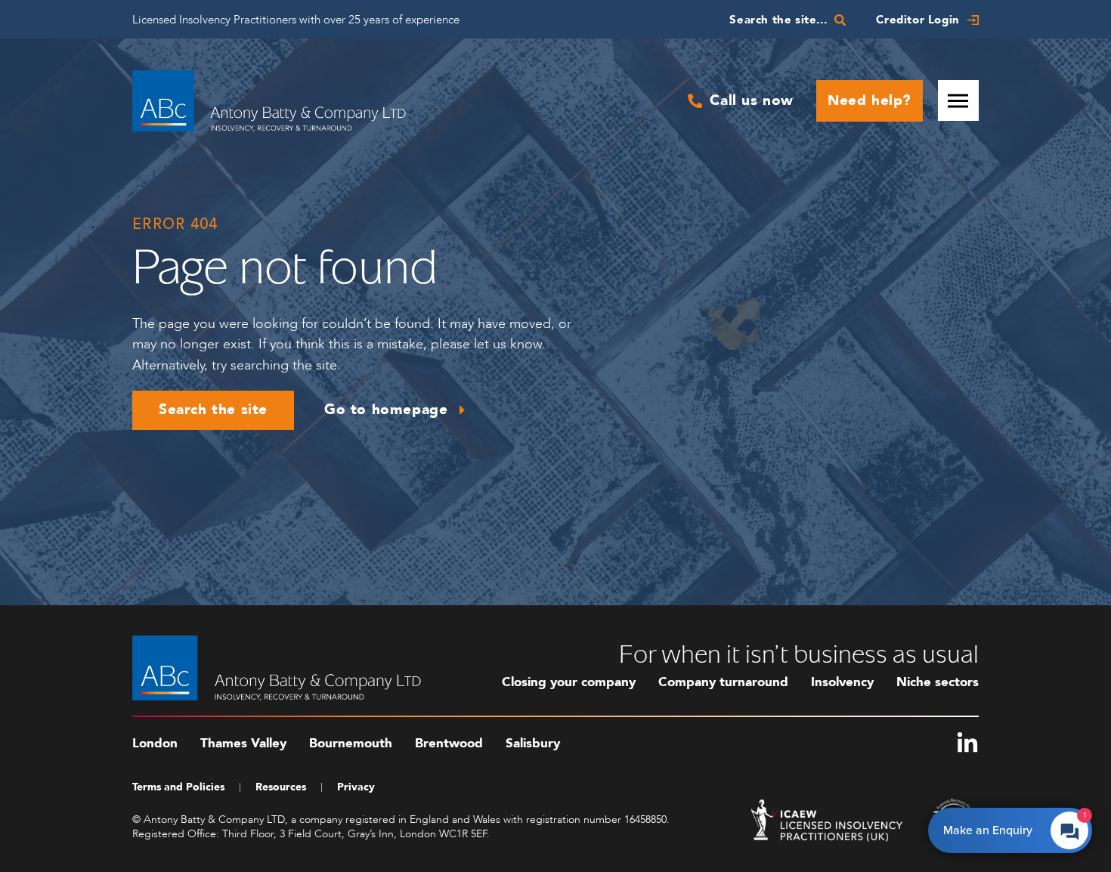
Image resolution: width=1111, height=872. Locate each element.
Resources (280, 787)
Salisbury (533, 743)
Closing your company (569, 682)
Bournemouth (350, 743)
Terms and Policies (178, 787)
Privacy (356, 787)
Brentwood (449, 743)
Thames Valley (243, 743)
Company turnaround (723, 682)
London (155, 743)
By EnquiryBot (1003, 826)
